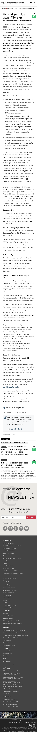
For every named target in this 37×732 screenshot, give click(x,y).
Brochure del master (12, 408)
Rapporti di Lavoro (8, 643)
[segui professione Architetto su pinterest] (26, 528)
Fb (19, 429)
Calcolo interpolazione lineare (11, 691)
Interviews (5, 576)
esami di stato (6, 600)
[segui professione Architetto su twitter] (21, 528)
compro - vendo (7, 595)
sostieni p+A (32, 720)
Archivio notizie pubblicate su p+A (12, 558)
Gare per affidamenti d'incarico (11, 638)
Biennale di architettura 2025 (10, 699)
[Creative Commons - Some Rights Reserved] (18, 725)
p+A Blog (5, 561)
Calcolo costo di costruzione (10, 689)
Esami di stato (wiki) (8, 664)
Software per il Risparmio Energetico (12, 623)
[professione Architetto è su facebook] (15, 528)
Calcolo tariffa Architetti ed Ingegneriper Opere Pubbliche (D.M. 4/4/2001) (12, 685)
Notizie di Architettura (9, 551)
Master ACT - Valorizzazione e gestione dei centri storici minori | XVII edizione (14, 450)
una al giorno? (20, 508)
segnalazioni (22, 720)
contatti (33, 722)
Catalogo (5, 563)
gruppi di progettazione (9, 588)
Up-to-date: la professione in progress (13, 573)
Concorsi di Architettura (9, 548)
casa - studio (6, 598)
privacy (21, 722)
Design (5, 556)
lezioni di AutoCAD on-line (10, 616)
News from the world (8, 566)
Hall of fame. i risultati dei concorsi (12, 571)
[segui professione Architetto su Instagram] (10, 528)
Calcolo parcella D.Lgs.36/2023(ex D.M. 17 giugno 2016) (11, 674)
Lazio (15, 447)
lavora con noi (13, 722)
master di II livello (6, 443)
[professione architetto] (15, 3)
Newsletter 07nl (7, 651)
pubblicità (14, 720)
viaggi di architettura (8, 593)
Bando (21, 408)
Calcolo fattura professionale (10, 671)
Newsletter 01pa (7, 653)
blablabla (5, 603)
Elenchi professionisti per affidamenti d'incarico (15, 635)
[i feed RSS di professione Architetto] (5, 528)
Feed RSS (5, 656)
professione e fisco (8, 608)
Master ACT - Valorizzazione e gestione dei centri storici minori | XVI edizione (14, 463)
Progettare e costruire (8, 568)
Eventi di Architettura (8, 543)
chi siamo (6, 720)
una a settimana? (19, 512)
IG (21, 429)
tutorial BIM (6, 694)
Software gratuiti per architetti (11, 621)
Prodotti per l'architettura (9, 578)
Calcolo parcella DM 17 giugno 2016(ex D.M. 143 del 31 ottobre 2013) (13, 677)
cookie (27, 722)
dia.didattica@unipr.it (10, 387)
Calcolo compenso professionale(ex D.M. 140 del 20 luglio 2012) (11, 681)
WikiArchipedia (7, 661)
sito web (13, 429)
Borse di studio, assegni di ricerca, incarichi (14, 633)
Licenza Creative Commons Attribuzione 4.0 (24, 729)
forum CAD (6, 613)
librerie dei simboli (8, 618)
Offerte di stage (7, 640)
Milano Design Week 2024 (10, 704)
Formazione (4, 447)
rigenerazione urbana (20, 443)
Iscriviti (31, 517)
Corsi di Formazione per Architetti (12, 546)
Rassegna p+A (7, 581)
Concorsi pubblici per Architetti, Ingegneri (14, 630)
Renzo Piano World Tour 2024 (11, 702)
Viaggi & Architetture (8, 553)
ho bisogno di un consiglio (10, 590)
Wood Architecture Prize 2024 (11, 707)
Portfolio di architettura (9, 645)
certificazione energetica (9, 605)
